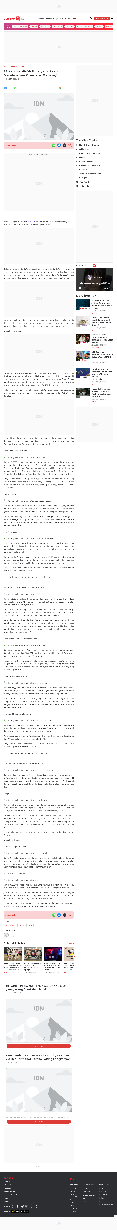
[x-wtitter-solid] (64, 145)
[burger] (112, 18)
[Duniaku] (14, 18)
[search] (91, 18)
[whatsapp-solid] (53, 145)
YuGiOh (31, 222)
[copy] (70, 145)
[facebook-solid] (59, 145)
